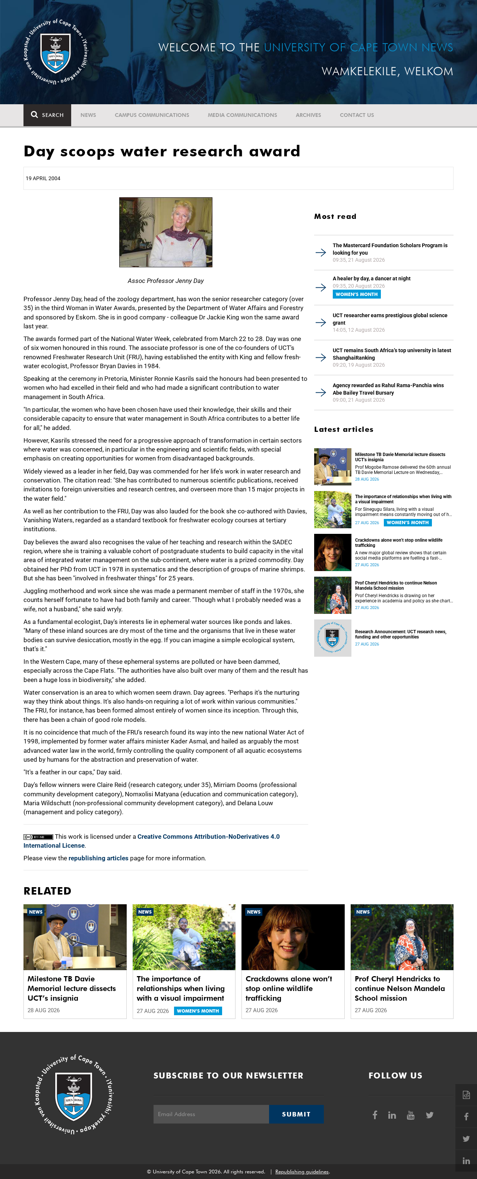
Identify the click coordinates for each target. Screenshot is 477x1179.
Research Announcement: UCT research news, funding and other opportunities (400, 634)
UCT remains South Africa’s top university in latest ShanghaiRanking (392, 354)
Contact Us (357, 115)
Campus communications (152, 115)
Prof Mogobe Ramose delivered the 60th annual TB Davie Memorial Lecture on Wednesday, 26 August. (403, 470)
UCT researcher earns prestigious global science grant (390, 319)
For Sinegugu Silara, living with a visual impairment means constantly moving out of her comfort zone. (404, 512)
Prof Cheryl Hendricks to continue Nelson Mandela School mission (396, 585)
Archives (308, 115)
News (88, 115)
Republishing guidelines (302, 1172)
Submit (296, 1114)
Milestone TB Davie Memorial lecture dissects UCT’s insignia (400, 457)
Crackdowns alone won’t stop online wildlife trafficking (398, 543)
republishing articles (99, 858)
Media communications (242, 115)
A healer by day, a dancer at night (372, 278)
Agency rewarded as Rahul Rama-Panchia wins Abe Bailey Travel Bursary (388, 389)
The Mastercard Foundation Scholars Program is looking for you (390, 249)
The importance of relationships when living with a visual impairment (403, 499)
